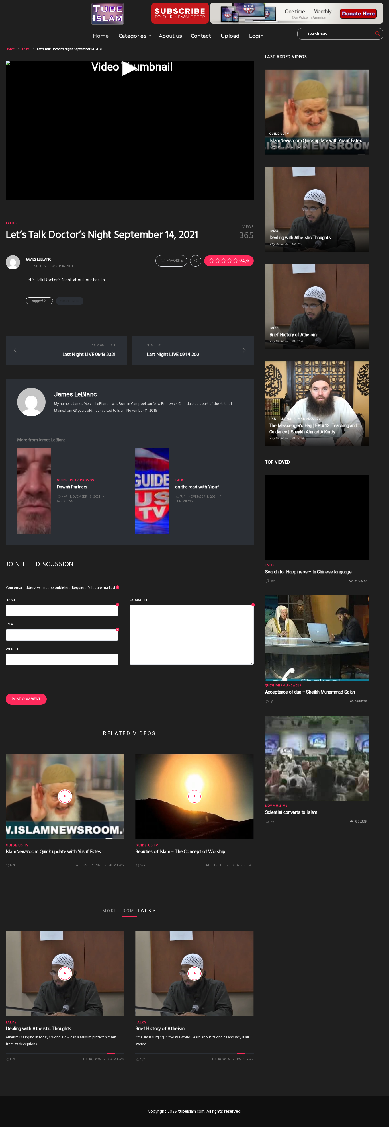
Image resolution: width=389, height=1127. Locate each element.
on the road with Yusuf (197, 487)
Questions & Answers (283, 685)
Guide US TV (17, 845)
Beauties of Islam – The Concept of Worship (180, 852)
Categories (132, 36)
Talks (26, 49)
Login (256, 36)
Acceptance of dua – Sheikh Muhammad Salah (310, 692)
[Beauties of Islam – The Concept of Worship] (194, 796)
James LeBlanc (75, 394)
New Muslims (276, 806)
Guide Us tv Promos (76, 480)
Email (62, 625)
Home (101, 36)
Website (13, 649)
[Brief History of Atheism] (194, 973)
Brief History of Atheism (160, 1029)
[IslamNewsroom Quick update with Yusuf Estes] (65, 796)
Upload (230, 36)
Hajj (273, 419)
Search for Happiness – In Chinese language (308, 572)
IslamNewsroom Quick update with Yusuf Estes (53, 852)
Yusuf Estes (69, 301)
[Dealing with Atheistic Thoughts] (65, 973)
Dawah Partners (72, 487)
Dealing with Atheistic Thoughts (38, 1029)
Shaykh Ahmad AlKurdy (300, 419)
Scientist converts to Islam (291, 812)
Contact (201, 36)
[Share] (195, 260)
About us (170, 36)
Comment (191, 600)
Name (62, 600)
